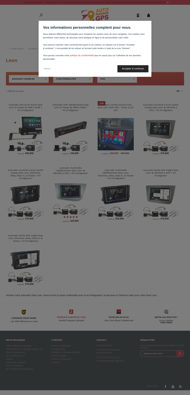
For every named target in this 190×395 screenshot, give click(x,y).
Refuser (47, 69)
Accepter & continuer (133, 68)
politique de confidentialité (82, 55)
